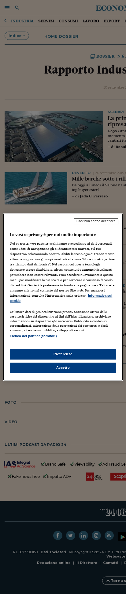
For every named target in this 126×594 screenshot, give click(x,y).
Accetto (63, 367)
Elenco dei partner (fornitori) (33, 336)
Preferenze (63, 354)
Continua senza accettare (96, 221)
